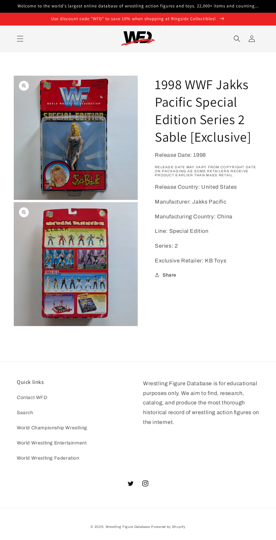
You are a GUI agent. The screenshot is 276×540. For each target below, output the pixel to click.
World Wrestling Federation (48, 458)
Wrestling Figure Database (128, 527)
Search (25, 412)
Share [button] (169, 275)
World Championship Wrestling (52, 427)
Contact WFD (32, 397)
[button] (20, 38)
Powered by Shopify (168, 527)
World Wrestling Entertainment (52, 442)
